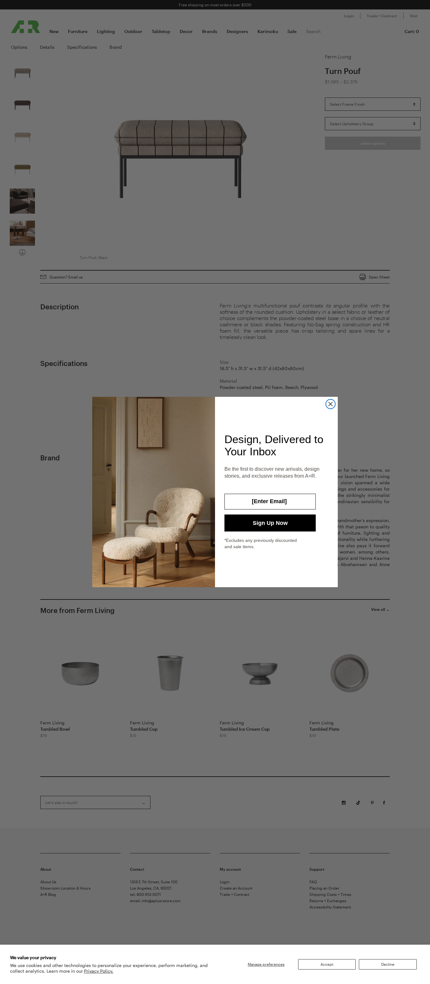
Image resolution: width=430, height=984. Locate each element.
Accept (326, 964)
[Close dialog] (330, 404)
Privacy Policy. (98, 971)
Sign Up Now (270, 523)
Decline (387, 964)
